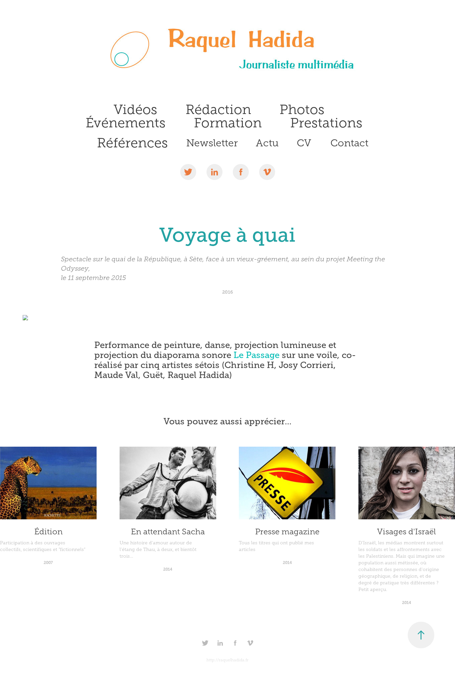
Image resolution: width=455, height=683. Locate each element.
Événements (126, 122)
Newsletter (212, 143)
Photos (301, 109)
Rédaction (218, 109)
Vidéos (135, 109)
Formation (228, 122)
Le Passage (256, 355)
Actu (267, 143)
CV (304, 143)
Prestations (326, 122)
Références (132, 142)
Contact (349, 143)
